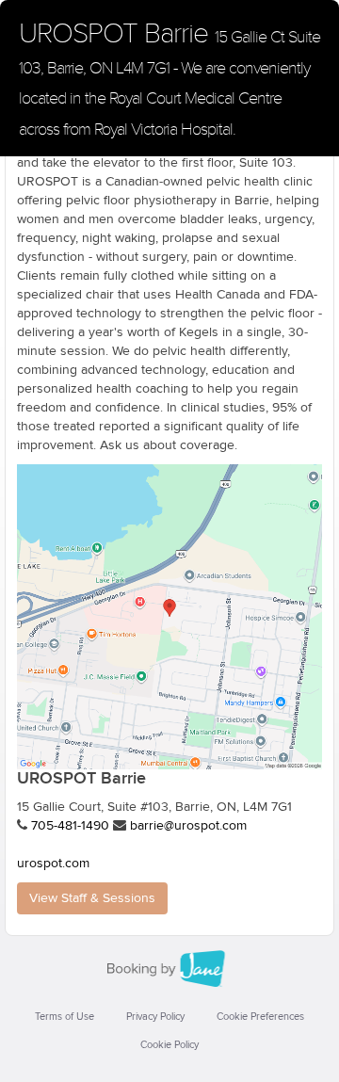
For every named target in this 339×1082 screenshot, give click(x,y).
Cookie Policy (169, 1045)
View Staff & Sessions (92, 898)
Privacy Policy (155, 1016)
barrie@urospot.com (188, 825)
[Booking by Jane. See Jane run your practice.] (169, 969)
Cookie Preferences (260, 1016)
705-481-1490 (70, 825)
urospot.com (53, 863)
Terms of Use (64, 1016)
